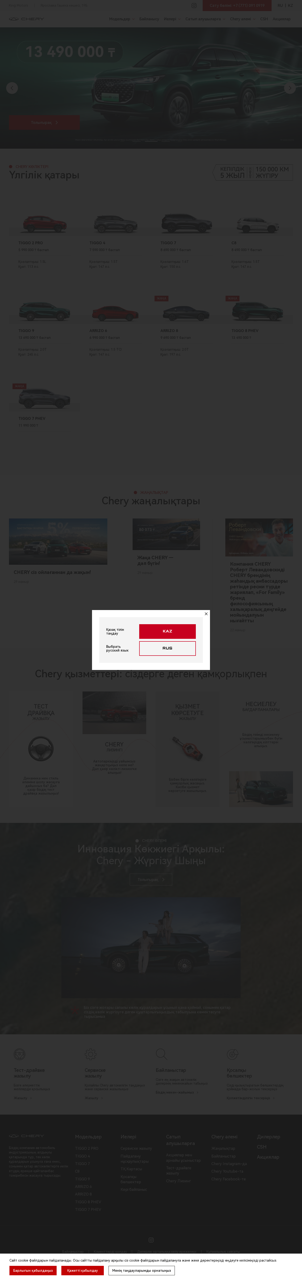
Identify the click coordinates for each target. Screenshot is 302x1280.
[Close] (206, 614)
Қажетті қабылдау (82, 1270)
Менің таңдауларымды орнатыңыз (141, 1270)
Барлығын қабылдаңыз (33, 1270)
